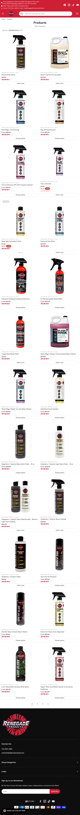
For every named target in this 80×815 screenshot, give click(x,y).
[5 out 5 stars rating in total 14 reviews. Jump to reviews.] (45, 413)
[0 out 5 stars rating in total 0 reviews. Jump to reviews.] (45, 191)
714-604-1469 (7, 749)
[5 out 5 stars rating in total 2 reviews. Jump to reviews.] (6, 526)
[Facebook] (64, 5)
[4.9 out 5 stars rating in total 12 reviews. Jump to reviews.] (6, 248)
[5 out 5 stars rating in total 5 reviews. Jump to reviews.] (45, 79)
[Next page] (48, 704)
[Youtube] (53, 801)
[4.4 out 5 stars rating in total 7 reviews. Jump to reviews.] (6, 79)
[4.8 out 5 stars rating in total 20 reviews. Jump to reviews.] (6, 581)
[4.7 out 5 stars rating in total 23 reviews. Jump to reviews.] (6, 189)
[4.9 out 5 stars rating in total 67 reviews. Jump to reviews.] (6, 358)
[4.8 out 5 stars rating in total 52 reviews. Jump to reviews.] (6, 134)
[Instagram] (69, 5)
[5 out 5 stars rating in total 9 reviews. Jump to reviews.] (45, 134)
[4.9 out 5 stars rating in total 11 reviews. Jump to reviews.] (45, 246)
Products (9, 19)
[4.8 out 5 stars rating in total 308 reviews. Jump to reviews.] (45, 303)
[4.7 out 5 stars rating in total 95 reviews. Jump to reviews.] (6, 469)
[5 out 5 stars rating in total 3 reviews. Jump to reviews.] (45, 358)
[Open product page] (20, 52)
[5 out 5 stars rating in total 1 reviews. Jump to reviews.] (45, 469)
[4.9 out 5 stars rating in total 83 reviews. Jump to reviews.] (45, 524)
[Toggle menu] (3, 13)
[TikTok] (73, 5)
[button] (45, 14)
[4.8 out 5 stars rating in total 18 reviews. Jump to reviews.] (6, 413)
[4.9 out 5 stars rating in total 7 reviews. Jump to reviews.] (45, 636)
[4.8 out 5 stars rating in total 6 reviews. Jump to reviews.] (45, 581)
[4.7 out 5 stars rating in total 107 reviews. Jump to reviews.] (45, 694)
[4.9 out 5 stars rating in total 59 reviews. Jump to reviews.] (6, 303)
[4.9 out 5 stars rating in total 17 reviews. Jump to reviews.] (6, 691)
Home (3, 19)
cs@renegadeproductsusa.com (13, 753)
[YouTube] (77, 5)
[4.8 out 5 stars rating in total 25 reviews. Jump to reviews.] (6, 636)
